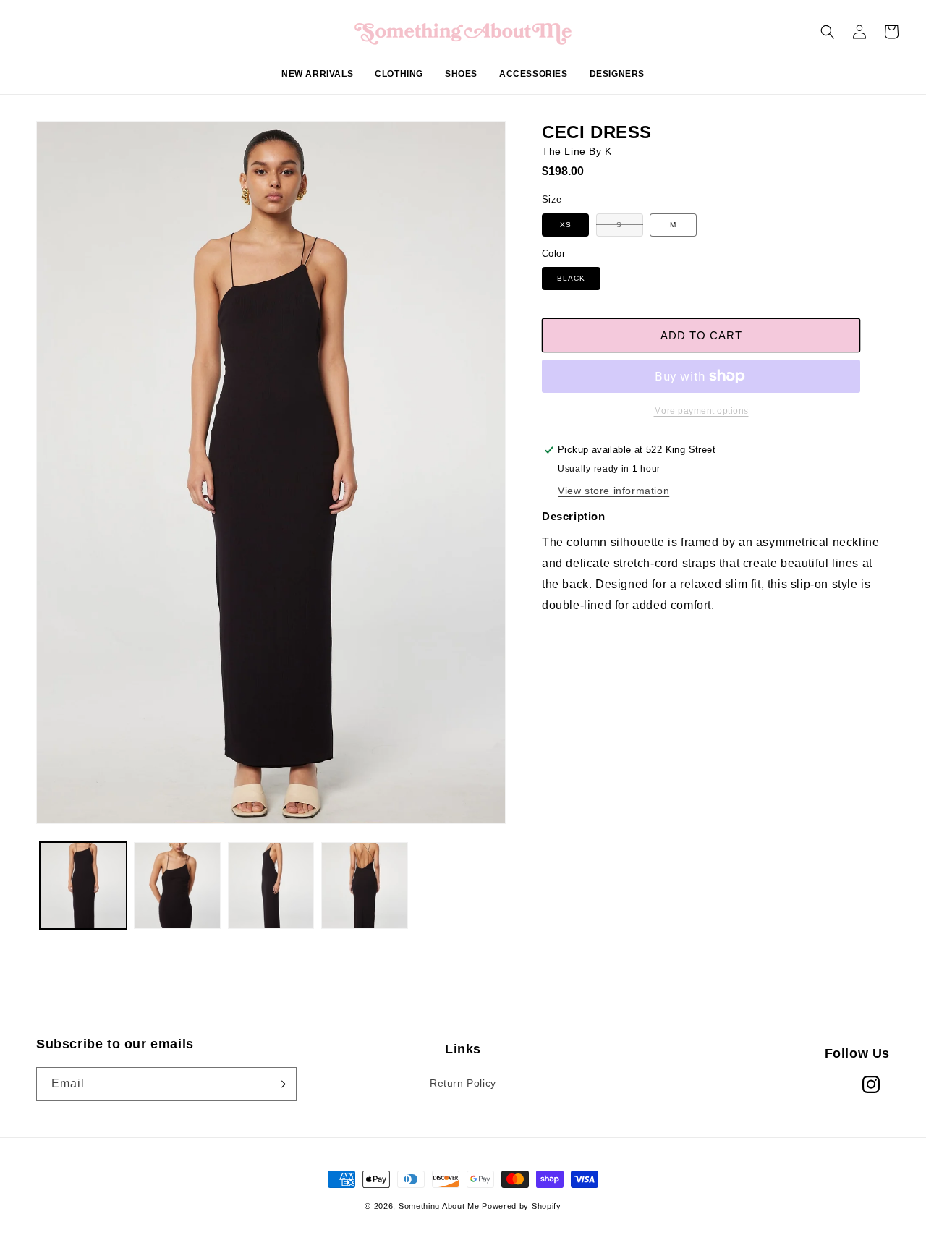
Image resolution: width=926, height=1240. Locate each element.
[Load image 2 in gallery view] (177, 885)
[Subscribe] (280, 1084)
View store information (613, 490)
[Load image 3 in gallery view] (271, 885)
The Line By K (577, 151)
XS (566, 225)
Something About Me (439, 1206)
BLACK (571, 278)
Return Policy (463, 1083)
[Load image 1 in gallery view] (83, 885)
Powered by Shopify (521, 1206)
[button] (399, 82)
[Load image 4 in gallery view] (364, 885)
